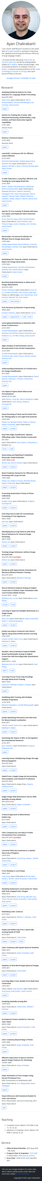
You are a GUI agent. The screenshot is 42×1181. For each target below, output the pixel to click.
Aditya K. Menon (21, 199)
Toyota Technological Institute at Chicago (21, 70)
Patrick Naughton (26, 399)
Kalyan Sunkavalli (8, 424)
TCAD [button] (13, 604)
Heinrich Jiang (12, 219)
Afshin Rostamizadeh (10, 189)
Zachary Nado (14, 196)
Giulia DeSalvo (22, 221)
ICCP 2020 (33, 1153)
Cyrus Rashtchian (26, 295)
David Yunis (18, 639)
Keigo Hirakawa (23, 953)
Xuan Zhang (17, 402)
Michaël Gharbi (16, 422)
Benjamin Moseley (24, 578)
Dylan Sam (6, 100)
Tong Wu (15, 399)
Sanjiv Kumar (14, 105)
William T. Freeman (24, 917)
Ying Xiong (21, 858)
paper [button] (5, 109)
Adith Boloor (6, 399)
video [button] (21, 941)
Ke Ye (4, 219)
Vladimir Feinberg (23, 191)
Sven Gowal (23, 297)
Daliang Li (12, 379)
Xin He (15, 664)
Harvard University (9, 62)
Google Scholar (13, 78)
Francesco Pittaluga (9, 685)
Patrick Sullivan (16, 463)
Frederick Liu (7, 336)
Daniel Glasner (23, 244)
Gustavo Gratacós (8, 313)
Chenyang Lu (32, 442)
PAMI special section (26, 1156)
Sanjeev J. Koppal (24, 685)
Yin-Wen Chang (18, 336)
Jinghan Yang (7, 501)
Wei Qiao (32, 292)
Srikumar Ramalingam (21, 102)
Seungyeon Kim (8, 194)
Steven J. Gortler (32, 858)
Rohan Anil (33, 199)
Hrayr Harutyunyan (22, 194)
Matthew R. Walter (9, 641)
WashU (4, 69)
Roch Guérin (21, 442)
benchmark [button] (15, 301)
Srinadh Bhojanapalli (10, 331)
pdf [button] (4, 1108)
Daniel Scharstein (20, 899)
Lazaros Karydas (19, 224)
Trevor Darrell (7, 899)
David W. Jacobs (21, 879)
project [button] (13, 428)
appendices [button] (15, 317)
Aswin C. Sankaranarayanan (12, 621)
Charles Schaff (7, 639)
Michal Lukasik (18, 333)
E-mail (32, 78)
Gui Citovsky (31, 224)
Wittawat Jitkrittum (9, 191)
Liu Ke (15, 598)
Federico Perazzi (29, 422)
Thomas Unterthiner (25, 379)
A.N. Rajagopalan (23, 1083)
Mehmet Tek (13, 297)
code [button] (11, 449)
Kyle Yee (5, 521)
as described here (22, 1174)
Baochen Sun (31, 897)
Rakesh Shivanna (26, 196)
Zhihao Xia (6, 422)
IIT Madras (13, 64)
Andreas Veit (6, 163)
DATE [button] (5, 670)
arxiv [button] (4, 449)
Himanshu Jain (30, 333)
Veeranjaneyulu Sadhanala (23, 186)
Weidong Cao (7, 598)
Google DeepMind (14, 51)
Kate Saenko (6, 901)
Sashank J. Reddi (8, 199)
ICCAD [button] (5, 604)
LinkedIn (25, 78)
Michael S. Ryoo (14, 166)
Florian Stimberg (8, 290)
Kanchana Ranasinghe (10, 161)
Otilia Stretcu (23, 292)
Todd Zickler (28, 60)
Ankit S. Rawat (7, 186)
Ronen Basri (30, 876)
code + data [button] (27, 317)
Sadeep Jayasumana (27, 161)
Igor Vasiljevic (7, 746)
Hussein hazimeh (11, 292)
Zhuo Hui (5, 619)
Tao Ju (33, 313)
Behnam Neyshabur (9, 705)
